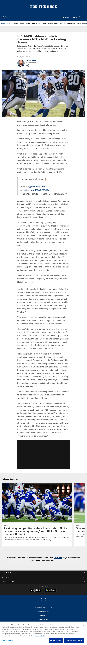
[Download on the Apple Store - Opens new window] (35, 591)
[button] (43, 454)
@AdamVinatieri (37, 186)
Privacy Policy (43, 612)
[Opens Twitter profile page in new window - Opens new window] (27, 65)
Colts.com (58, 558)
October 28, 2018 (58, 193)
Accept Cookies (55, 640)
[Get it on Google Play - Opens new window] (51, 591)
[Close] (83, 625)
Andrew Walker (31, 60)
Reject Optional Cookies (74, 640)
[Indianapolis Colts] (43, 601)
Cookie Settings (7, 640)
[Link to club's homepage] (4, 16)
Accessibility (43, 615)
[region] (43, 633)
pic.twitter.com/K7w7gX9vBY (34, 190)
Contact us (43, 619)
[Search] (80, 17)
